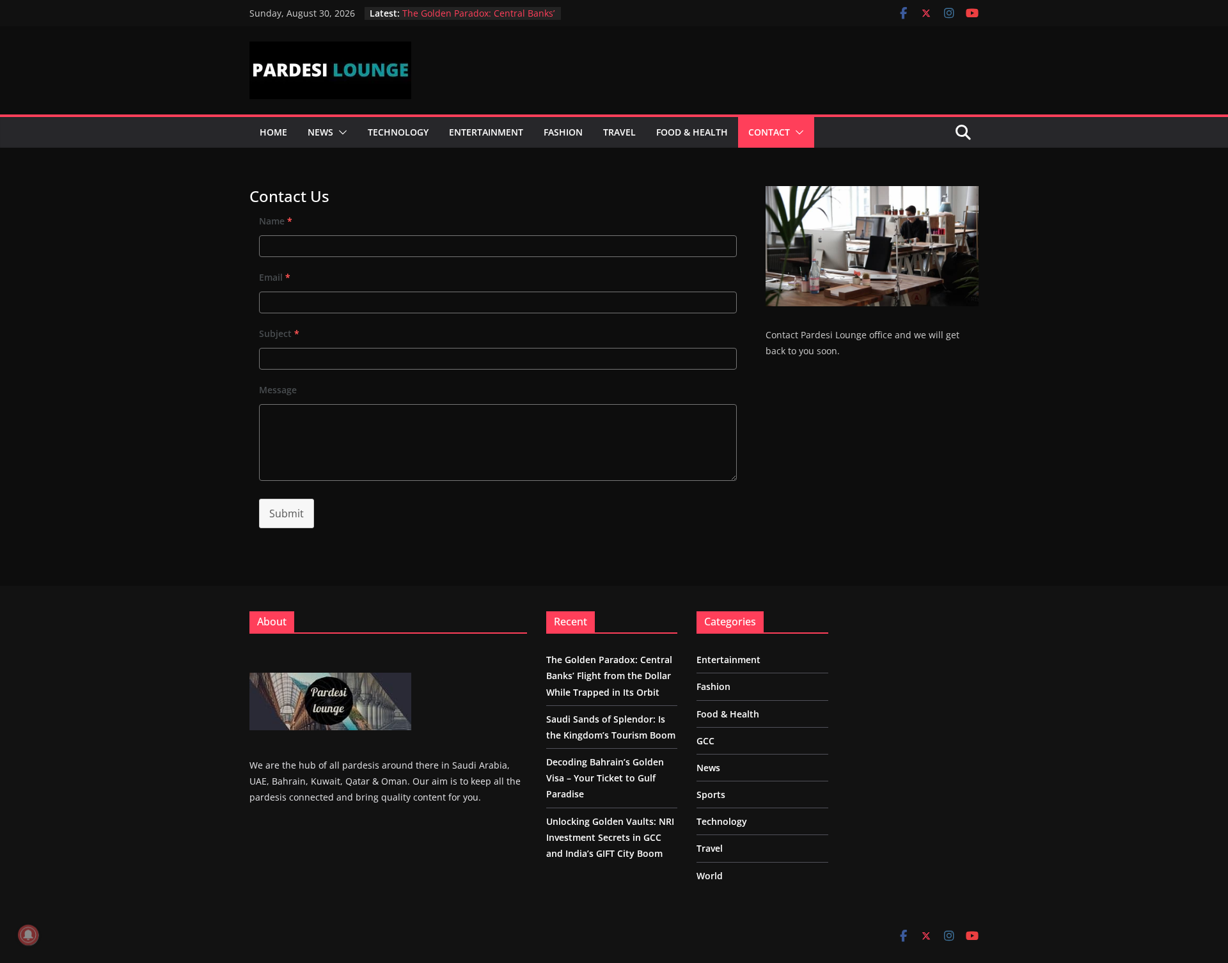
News (320, 132)
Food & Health (692, 132)
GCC (705, 741)
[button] (340, 132)
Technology (398, 132)
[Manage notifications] (28, 935)
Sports (711, 794)
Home (273, 132)
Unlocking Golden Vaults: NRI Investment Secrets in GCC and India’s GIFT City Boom (610, 837)
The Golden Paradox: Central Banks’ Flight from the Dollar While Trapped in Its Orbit (609, 676)
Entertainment (486, 132)
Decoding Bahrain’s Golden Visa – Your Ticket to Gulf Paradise (605, 778)
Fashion (563, 132)
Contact (769, 132)
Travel (619, 132)
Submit (286, 513)
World (710, 876)
